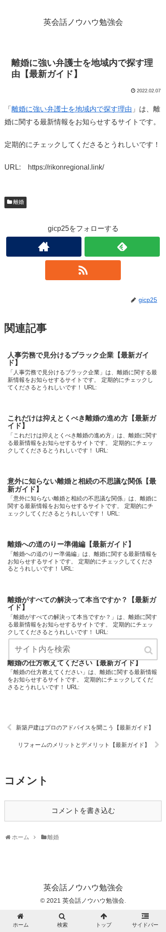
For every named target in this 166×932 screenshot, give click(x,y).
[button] (149, 650)
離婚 (18, 202)
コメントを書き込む (83, 810)
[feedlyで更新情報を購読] (122, 247)
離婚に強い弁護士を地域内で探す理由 (72, 109)
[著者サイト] (43, 247)
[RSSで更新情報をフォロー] (82, 270)
